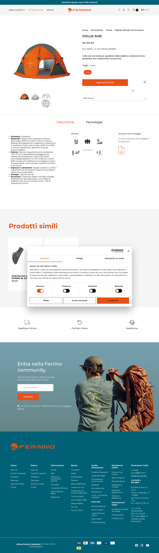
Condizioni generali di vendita (120, 510)
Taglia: (88, 65)
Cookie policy (117, 518)
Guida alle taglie (98, 476)
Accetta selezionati (79, 300)
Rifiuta (46, 300)
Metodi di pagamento (117, 491)
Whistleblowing (98, 522)
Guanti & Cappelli (18, 473)
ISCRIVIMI (28, 397)
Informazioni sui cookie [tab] (114, 258)
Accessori (55, 484)
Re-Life (74, 507)
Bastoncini (55, 497)
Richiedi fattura (118, 481)
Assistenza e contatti (117, 486)
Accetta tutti (113, 300)
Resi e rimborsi (118, 478)
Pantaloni (14, 477)
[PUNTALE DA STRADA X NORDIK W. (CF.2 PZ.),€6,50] (25, 256)
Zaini (53, 473)
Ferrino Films (77, 510)
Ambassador (76, 477)
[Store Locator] (119, 10)
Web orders (96, 519)
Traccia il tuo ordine (117, 473)
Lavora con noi (77, 487)
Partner (74, 480)
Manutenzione (97, 488)
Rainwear (14, 480)
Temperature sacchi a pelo (97, 480)
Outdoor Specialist (99, 472)
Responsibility (77, 503)
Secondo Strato (17, 484)
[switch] (66, 291)
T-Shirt (13, 487)
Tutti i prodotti (77, 496)
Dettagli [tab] (79, 258)
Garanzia (95, 485)
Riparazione (96, 492)
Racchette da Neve (57, 492)
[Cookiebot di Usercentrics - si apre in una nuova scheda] (113, 250)
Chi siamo (75, 470)
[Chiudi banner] (128, 251)
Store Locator (97, 510)
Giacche (14, 470)
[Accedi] (124, 10)
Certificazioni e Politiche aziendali (79, 492)
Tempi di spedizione (116, 497)
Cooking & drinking (59, 488)
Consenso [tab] (44, 258)
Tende (53, 470)
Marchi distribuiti (78, 484)
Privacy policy (118, 515)
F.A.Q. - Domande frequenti (99, 496)
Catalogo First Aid (139, 476)
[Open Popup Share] (144, 82)
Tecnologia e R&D (79, 500)
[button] (114, 98)
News (73, 473)
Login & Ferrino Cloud (98, 514)
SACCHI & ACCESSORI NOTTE (56, 479)
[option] (27, 325)
